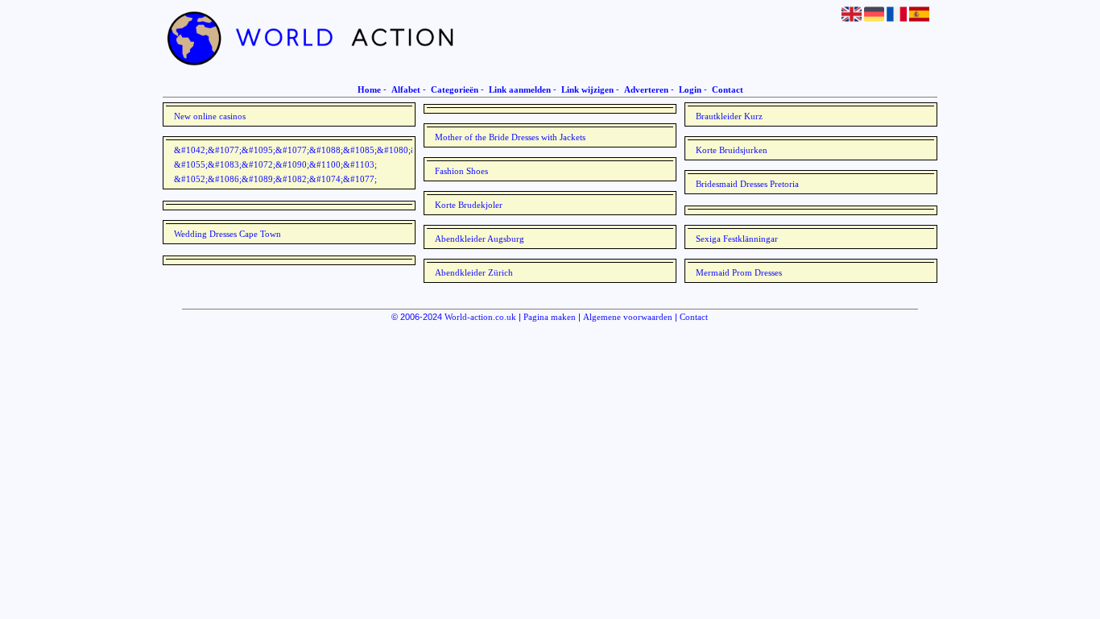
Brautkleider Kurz (729, 116)
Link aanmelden (520, 89)
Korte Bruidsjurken (731, 150)
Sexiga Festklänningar (737, 238)
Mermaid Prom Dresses (739, 272)
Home (369, 89)
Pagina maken (549, 317)
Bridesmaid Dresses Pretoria (747, 184)
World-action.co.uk (480, 317)
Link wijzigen (587, 89)
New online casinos (210, 116)
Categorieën (454, 89)
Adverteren (646, 89)
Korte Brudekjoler (468, 205)
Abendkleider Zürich (474, 272)
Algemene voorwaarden (627, 317)
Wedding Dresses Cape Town (227, 234)
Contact (727, 89)
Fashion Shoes (461, 171)
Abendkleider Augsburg (479, 238)
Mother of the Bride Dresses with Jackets (510, 137)
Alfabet (405, 89)
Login (690, 89)
